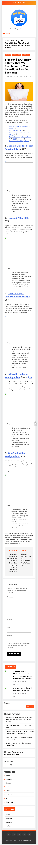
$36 (14, 139)
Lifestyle (8, 55)
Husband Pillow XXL (15, 131)
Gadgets (8, 783)
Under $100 (26, 55)
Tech (7, 798)
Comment (10, 597)
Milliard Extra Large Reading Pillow (20, 137)
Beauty (8, 775)
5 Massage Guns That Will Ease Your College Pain (22, 689)
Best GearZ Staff (10, 77)
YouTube (8, 826)
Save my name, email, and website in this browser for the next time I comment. (18, 645)
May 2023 (9, 765)
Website (9, 635)
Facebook (9, 818)
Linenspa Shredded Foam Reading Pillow (19, 128)
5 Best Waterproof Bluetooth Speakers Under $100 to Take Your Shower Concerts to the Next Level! (22, 675)
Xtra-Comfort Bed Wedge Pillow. (19, 141)
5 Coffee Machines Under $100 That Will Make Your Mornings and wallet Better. (20, 732)
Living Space (16, 55)
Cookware (9, 779)
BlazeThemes (27, 840)
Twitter (8, 815)
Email (9, 628)
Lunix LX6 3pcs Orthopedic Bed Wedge (19, 134)
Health (8, 787)
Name (9, 620)
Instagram (9, 822)
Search (7, 703)
